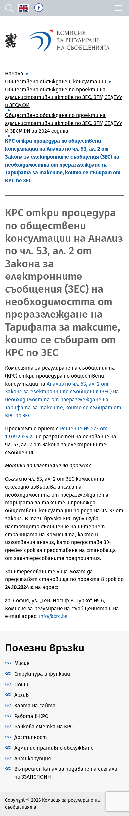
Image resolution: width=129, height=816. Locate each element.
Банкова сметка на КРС (43, 726)
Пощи (21, 684)
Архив (21, 695)
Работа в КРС (31, 716)
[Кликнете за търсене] (9, 8)
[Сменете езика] (23, 8)
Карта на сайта (35, 705)
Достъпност (30, 737)
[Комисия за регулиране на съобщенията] (11, 40)
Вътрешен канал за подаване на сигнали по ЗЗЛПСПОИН (65, 773)
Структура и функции (42, 674)
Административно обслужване (54, 748)
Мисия (22, 663)
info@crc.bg (53, 616)
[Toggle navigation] (118, 8)
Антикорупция (32, 758)
